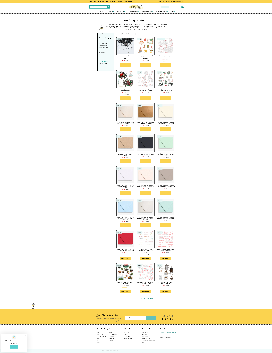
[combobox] (100, 7)
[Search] (108, 7)
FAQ (143, 342)
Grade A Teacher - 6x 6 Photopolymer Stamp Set (146, 250)
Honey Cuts (100, 334)
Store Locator (128, 338)
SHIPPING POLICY (146, 338)
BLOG (125, 334)
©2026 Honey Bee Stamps (112, 350)
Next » (151, 298)
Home (98, 16)
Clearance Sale (103, 59)
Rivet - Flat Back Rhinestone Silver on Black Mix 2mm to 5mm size (125, 57)
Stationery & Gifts (103, 47)
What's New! (102, 56)
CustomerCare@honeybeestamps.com (168, 332)
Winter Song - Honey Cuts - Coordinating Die (165, 56)
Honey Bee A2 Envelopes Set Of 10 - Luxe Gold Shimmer (145, 123)
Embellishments (103, 45)
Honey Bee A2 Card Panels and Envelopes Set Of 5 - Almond (165, 123)
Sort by (118, 33)
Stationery (111, 336)
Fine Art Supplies (101, 336)
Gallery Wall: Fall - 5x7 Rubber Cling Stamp (125, 283)
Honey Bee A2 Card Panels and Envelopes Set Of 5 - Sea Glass (165, 218)
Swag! (110, 332)
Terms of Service (103, 63)
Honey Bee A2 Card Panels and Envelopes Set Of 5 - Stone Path (166, 186)
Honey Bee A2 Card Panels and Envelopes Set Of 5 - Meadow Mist (165, 154)
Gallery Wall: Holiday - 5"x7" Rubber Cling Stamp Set (165, 89)
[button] (101, 11)
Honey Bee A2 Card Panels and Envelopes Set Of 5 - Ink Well (145, 154)
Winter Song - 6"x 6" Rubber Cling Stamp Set (125, 89)
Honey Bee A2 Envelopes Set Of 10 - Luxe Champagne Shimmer (125, 123)
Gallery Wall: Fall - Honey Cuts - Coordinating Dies (145, 283)
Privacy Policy (140, 350)
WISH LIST (144, 334)
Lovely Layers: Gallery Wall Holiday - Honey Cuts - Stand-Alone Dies (145, 57)
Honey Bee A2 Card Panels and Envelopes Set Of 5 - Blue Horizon (125, 218)
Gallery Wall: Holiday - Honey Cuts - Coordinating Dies (146, 89)
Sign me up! (150, 318)
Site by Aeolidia (162, 350)
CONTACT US (145, 332)
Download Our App (147, 344)
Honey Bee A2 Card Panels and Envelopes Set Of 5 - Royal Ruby (125, 250)
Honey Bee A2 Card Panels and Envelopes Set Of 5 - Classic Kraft (125, 154)
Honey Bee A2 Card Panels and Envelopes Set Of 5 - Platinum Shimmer (145, 218)
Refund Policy (102, 65)
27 (148, 298)
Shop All (101, 54)
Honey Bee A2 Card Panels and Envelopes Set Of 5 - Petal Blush (146, 186)
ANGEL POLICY (145, 336)
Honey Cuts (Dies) (103, 43)
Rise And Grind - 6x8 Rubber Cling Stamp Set (166, 283)
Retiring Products (103, 16)
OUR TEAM (126, 332)
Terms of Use (133, 350)
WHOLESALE (127, 336)
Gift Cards (102, 52)
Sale (98, 340)
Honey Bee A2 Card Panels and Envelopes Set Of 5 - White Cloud (125, 186)
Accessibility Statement (148, 340)
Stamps (100, 41)
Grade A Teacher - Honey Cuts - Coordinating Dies (166, 250)
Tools (98, 338)
